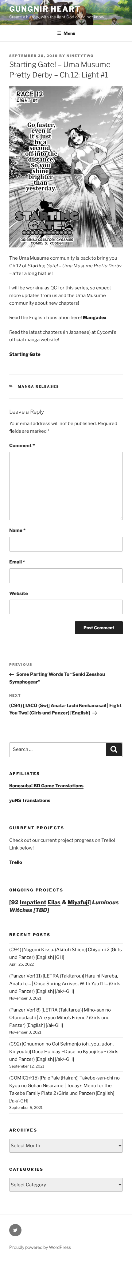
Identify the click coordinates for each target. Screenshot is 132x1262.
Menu (69, 33)
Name (17, 530)
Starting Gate (25, 354)
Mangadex (95, 317)
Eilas (54, 902)
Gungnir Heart (45, 9)
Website (18, 593)
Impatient (33, 902)
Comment (22, 445)
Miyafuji (78, 902)
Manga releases (39, 386)
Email (17, 562)
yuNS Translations (29, 800)
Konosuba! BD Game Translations (46, 786)
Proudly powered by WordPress (40, 1247)
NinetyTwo (80, 56)
